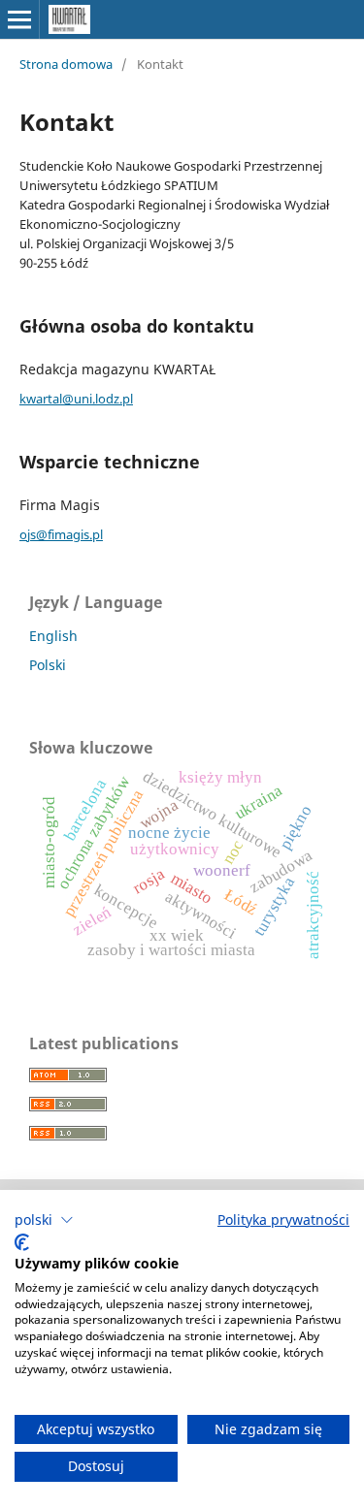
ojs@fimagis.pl (61, 534)
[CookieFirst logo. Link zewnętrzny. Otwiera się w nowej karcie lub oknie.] (22, 1242)
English (53, 635)
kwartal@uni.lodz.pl (76, 398)
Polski (47, 665)
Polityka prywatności (283, 1219)
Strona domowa (66, 64)
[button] (44, 1220)
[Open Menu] (19, 19)
